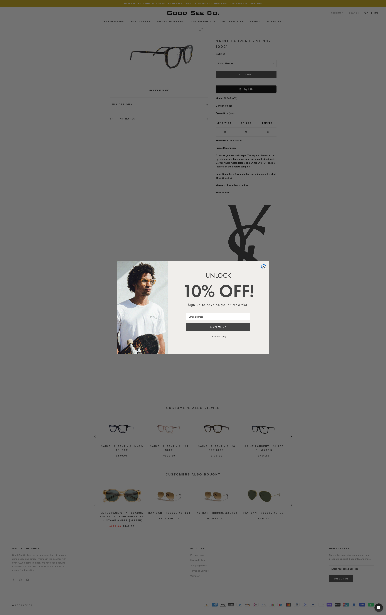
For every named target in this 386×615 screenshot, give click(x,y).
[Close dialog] (263, 266)
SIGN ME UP (218, 327)
